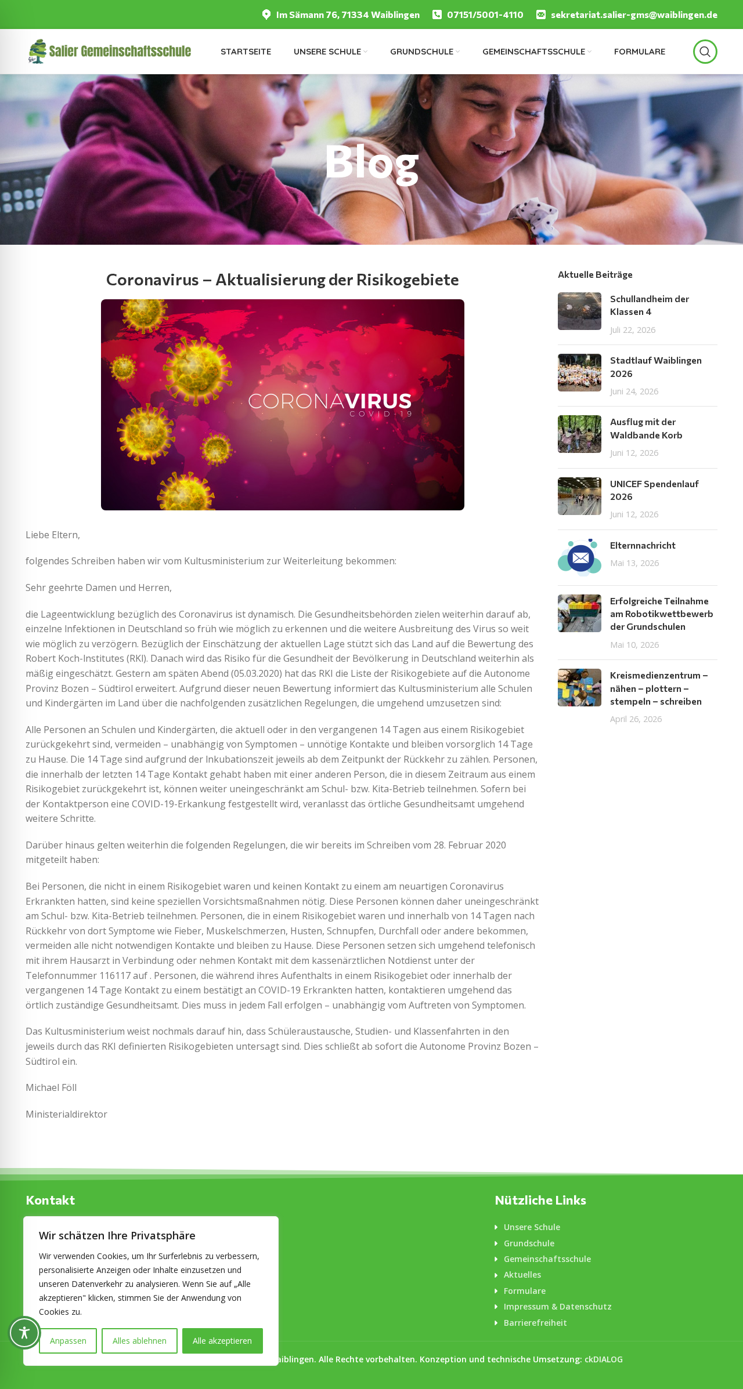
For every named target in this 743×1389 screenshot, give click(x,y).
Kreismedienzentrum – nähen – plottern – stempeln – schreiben (659, 687)
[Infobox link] (340, 15)
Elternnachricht (643, 544)
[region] (151, 1291)
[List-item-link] (606, 1227)
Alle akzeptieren (222, 1340)
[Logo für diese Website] (109, 50)
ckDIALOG (604, 1359)
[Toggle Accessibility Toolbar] (24, 1332)
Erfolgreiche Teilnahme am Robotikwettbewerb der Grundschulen (661, 613)
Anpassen (68, 1340)
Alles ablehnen (140, 1340)
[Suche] (705, 51)
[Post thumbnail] (579, 314)
